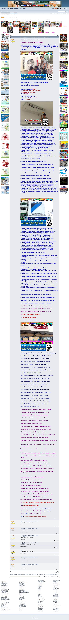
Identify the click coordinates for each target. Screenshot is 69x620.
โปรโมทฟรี (20, 600)
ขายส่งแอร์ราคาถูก (24, 409)
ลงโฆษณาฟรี (20, 610)
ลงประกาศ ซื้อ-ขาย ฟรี (55, 600)
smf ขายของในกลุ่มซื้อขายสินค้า (5, 600)
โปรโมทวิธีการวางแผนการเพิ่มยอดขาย (24, 592)
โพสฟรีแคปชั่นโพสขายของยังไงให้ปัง (5, 609)
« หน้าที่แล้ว (55, 34)
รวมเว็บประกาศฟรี (40, 596)
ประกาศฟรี (39, 588)
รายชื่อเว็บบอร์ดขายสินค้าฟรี (56, 610)
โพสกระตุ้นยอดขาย (21, 583)
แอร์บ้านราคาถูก (24, 127)
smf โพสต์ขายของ (3, 584)
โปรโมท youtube (55, 606)
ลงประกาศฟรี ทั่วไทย (40, 608)
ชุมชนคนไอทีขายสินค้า (55, 601)
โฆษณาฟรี (39, 587)
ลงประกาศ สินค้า (55, 587)
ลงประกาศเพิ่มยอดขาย (22, 603)
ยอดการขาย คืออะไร (21, 596)
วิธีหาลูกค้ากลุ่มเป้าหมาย (41, 580)
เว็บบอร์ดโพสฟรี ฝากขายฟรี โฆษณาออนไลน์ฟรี (13, 8)
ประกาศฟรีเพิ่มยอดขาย (22, 602)
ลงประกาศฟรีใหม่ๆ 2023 (56, 602)
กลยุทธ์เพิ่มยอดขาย (21, 597)
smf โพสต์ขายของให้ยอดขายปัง (5, 598)
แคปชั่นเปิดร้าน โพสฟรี (4, 586)
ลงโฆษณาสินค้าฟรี (40, 586)
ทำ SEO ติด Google (40, 601)
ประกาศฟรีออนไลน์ (55, 586)
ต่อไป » (58, 34)
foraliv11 (12, 39)
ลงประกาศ (39, 595)
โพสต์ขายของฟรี (40, 585)
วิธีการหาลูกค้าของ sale (41, 600)
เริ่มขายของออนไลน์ (3, 604)
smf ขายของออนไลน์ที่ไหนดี (4, 596)
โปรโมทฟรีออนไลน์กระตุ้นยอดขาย (23, 582)
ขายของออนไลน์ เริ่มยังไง (56, 596)
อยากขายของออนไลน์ (55, 594)
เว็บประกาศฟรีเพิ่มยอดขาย (22, 606)
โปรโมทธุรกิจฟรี (55, 603)
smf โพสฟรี (2, 606)
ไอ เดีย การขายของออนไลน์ (4, 591)
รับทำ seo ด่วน (3, 605)
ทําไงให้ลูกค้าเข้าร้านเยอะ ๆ (56, 580)
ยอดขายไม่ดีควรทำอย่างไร (22, 593)
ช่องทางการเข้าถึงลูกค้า (40, 582)
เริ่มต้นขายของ (21, 586)
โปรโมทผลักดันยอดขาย (22, 590)
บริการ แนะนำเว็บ (40, 594)
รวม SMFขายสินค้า (55, 585)
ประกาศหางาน (39, 593)
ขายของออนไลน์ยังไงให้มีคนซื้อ (5, 589)
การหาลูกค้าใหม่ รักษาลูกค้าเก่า (41, 581)
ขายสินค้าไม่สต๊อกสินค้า (4, 603)
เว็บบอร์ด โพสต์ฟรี (55, 599)
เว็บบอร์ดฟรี (20, 599)
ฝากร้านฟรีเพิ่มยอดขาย (22, 604)
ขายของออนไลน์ (55, 592)
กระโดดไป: (39, 576)
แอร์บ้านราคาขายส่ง (24, 252)
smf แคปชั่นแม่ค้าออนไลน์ (4, 610)
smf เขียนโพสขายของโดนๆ (4, 585)
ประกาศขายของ (40, 592)
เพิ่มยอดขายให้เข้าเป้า (21, 589)
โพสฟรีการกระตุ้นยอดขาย (22, 598)
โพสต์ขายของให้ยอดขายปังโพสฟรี (5, 599)
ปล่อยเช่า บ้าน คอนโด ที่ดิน (41, 603)
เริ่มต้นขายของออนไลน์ (55, 595)
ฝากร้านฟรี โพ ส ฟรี (40, 606)
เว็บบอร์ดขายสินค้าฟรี (55, 589)
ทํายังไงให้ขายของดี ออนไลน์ (41, 599)
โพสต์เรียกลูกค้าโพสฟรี (4, 582)
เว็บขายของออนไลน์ (3, 592)
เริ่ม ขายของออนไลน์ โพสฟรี (4, 593)
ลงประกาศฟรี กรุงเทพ (40, 607)
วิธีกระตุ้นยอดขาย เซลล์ (22, 584)
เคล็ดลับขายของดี (55, 582)
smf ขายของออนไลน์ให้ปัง (4, 583)
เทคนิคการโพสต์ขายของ (4, 597)
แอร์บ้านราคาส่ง (23, 45)
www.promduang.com (33, 85)
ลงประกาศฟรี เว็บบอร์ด (56, 588)
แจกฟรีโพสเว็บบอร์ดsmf (56, 608)
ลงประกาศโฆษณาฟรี (40, 609)
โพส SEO (20, 609)
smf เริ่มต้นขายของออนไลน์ (4, 590)
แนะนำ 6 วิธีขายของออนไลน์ (56, 593)
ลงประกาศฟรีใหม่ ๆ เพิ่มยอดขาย (23, 605)
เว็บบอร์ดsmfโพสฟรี (55, 609)
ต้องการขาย (39, 602)
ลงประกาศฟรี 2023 (40, 610)
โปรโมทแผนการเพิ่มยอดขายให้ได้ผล (23, 591)
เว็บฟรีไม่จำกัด (39, 589)
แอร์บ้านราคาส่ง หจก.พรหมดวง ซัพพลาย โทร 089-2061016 (31, 39)
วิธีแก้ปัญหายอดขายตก (22, 585)
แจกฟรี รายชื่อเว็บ (55, 607)
